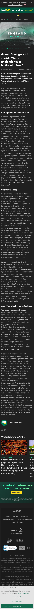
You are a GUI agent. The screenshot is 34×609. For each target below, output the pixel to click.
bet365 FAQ (24, 516)
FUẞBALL (10, 19)
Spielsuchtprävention (8, 519)
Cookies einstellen (17, 597)
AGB (25, 499)
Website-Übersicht (17, 522)
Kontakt (15, 516)
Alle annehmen (17, 606)
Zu (14, 16)
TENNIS (26, 19)
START (3, 19)
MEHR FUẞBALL (6, 457)
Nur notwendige (17, 601)
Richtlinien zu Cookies (23, 593)
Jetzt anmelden (16, 492)
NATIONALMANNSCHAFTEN (18, 48)
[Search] (31, 19)
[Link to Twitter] (32, 49)
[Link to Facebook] (29, 49)
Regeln (8, 516)
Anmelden (29, 10)
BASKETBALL (18, 19)
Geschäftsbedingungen (25, 519)
